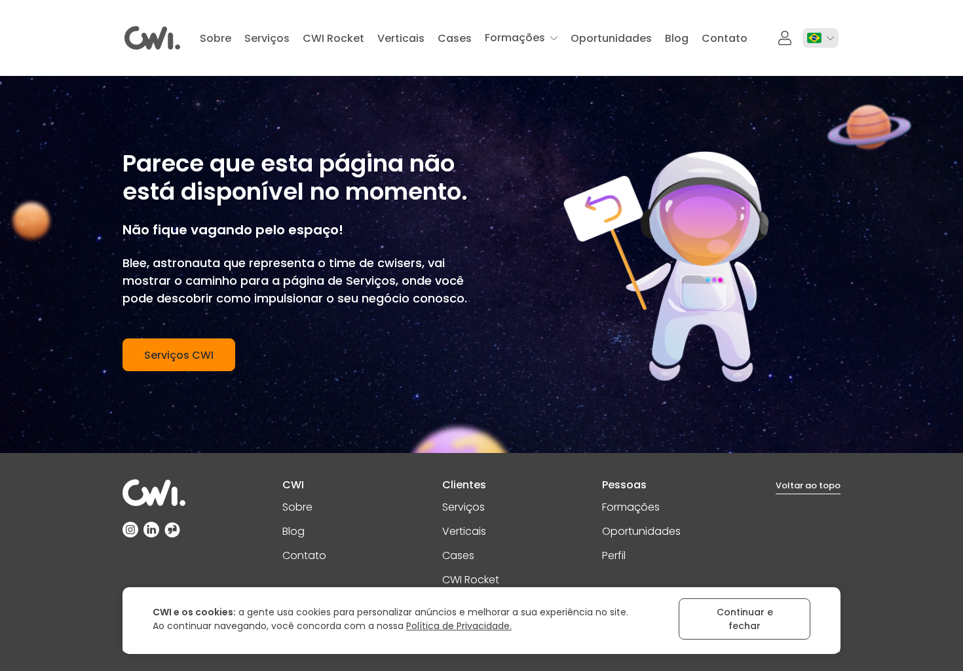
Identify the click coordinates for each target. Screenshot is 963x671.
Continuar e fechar (745, 619)
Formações (631, 507)
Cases (458, 555)
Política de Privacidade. (459, 625)
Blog (293, 531)
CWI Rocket (470, 579)
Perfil (614, 555)
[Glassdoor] (172, 529)
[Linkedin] (151, 529)
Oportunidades (641, 531)
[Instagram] (130, 529)
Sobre (297, 507)
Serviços (463, 507)
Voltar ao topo (808, 485)
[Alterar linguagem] (820, 38)
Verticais (464, 531)
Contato (304, 555)
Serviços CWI (179, 355)
